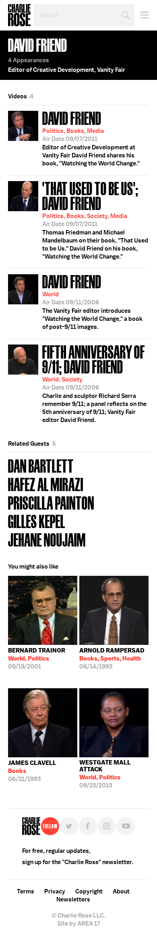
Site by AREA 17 (78, 924)
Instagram (107, 826)
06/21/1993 (32, 771)
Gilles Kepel (36, 520)
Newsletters (73, 899)
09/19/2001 (36, 658)
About (121, 891)
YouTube (126, 826)
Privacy (54, 891)
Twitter (69, 826)
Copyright (89, 891)
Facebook (88, 826)
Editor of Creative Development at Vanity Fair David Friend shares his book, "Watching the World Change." (91, 137)
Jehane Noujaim (47, 539)
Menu (141, 15)
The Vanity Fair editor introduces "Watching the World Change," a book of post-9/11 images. (92, 301)
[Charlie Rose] (31, 826)
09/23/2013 (105, 774)
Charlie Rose (19, 15)
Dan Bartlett (41, 465)
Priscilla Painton (51, 502)
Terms (25, 891)
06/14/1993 (112, 658)
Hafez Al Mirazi (45, 483)
